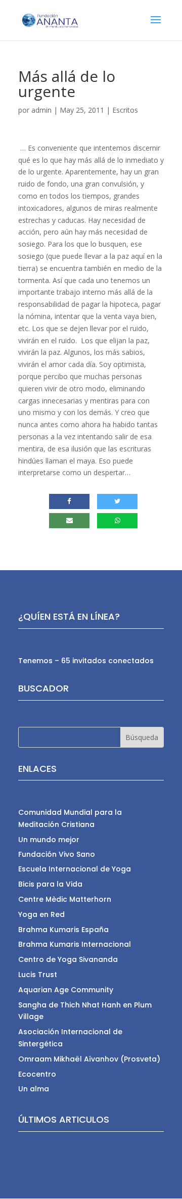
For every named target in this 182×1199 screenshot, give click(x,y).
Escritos (125, 110)
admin (41, 110)
